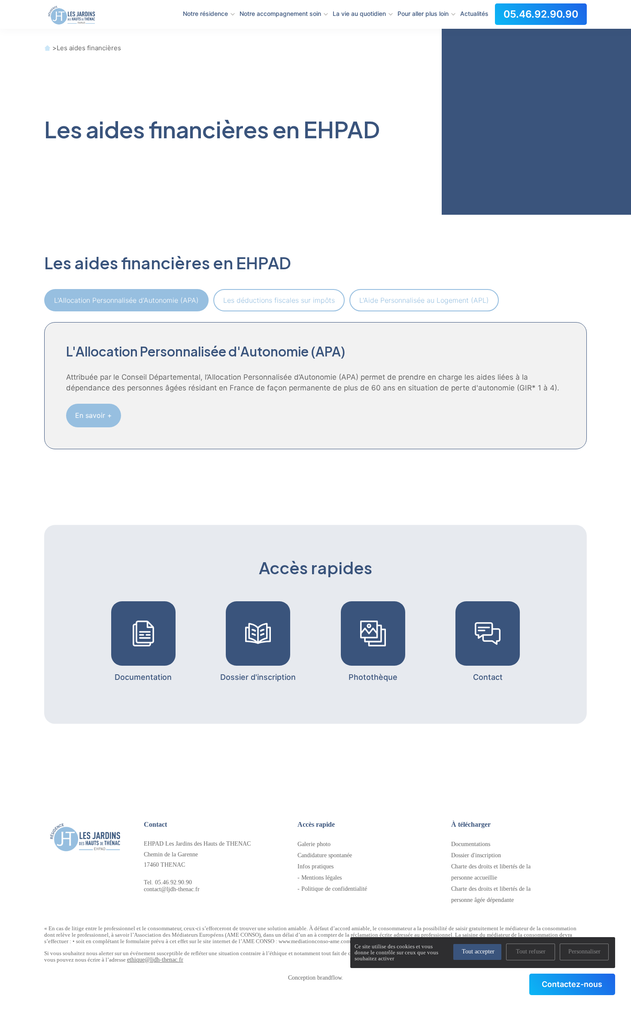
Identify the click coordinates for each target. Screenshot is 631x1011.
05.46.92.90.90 (541, 14)
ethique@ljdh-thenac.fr (155, 959)
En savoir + (93, 415)
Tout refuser (531, 951)
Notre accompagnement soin (280, 13)
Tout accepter (478, 951)
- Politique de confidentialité (332, 889)
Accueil (47, 48)
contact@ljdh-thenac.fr (172, 889)
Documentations (470, 844)
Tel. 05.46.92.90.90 (168, 882)
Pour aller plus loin (423, 13)
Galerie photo (314, 844)
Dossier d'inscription (476, 855)
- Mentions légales (319, 877)
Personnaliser (584, 951)
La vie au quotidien (359, 13)
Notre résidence (205, 13)
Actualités (474, 13)
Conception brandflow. (315, 977)
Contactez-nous (572, 984)
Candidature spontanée (324, 855)
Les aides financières (89, 48)
